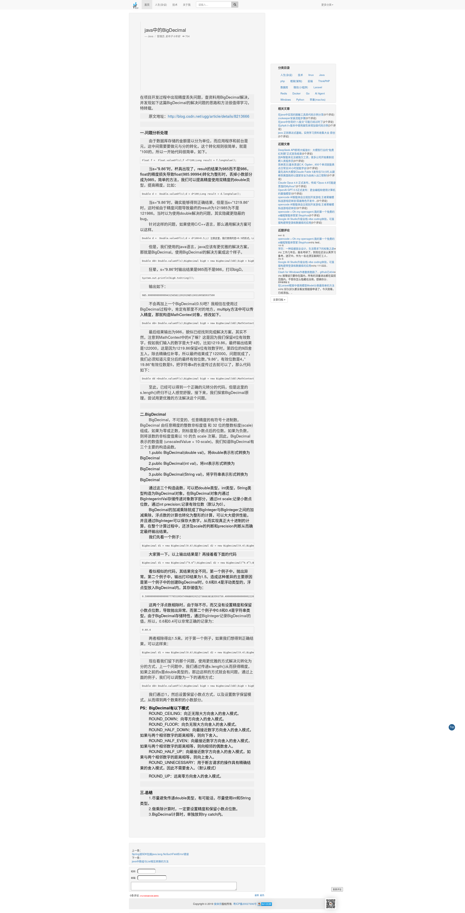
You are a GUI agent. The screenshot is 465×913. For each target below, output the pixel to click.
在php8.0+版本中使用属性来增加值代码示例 (303, 125)
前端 (310, 81)
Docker (296, 93)
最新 (257, 895)
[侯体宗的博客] (135, 4)
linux (311, 75)
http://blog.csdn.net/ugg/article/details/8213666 (208, 116)
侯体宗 (217, 904)
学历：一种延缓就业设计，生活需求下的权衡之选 (306, 248)
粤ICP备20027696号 (245, 904)
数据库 (284, 87)
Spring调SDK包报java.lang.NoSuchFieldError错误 (160, 854)
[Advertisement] (197, 63)
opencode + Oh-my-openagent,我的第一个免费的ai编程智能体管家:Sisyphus (306, 213)
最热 (262, 895)
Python (300, 99)
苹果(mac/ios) (318, 99)
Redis (283, 93)
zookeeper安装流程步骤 (292, 118)
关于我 (187, 4)
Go (308, 93)
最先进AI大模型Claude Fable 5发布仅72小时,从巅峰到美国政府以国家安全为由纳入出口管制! (306, 173)
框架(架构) (296, 81)
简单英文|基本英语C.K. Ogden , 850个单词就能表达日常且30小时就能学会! (306, 166)
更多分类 (326, 4)
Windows (285, 99)
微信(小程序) (301, 87)
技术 (174, 4)
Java (322, 75)
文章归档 (278, 299)
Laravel (318, 87)
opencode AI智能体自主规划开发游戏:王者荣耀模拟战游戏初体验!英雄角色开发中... (306, 199)
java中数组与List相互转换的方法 (150, 861)
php (282, 81)
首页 (146, 4)
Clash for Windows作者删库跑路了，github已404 (306, 272)
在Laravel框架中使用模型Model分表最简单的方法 (306, 285)
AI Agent (320, 93)
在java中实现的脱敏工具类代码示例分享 (301, 114)
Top (452, 727)
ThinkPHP (324, 81)
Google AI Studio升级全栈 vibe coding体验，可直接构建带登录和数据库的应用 (306, 220)
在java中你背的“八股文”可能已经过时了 (300, 122)
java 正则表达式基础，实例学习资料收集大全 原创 (306, 132)
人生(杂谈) (161, 4)
